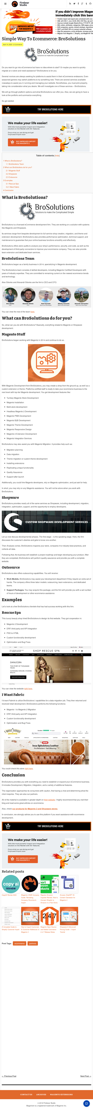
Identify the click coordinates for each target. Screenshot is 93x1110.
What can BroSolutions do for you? (17, 167)
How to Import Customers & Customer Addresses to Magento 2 (30, 929)
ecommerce (20, 943)
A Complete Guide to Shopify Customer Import (10, 928)
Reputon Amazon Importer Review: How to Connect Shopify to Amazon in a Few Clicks (49, 899)
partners (32, 943)
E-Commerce (17, 44)
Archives (41, 1094)
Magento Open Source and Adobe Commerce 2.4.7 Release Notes (48, 929)
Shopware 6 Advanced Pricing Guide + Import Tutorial (68, 929)
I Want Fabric (12, 187)
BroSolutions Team (15, 164)
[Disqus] (46, 980)
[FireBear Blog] (20, 6)
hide (57, 155)
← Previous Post (9, 1076)
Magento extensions (61, 1094)
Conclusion (8, 190)
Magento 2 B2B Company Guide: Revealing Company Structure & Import (30, 899)
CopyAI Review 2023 (9, 895)
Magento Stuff (13, 170)
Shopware (11, 173)
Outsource (11, 177)
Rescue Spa (12, 183)
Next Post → (85, 1076)
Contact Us (26, 1094)
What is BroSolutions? (12, 160)
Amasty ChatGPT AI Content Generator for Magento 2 (67, 897)
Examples (8, 180)
